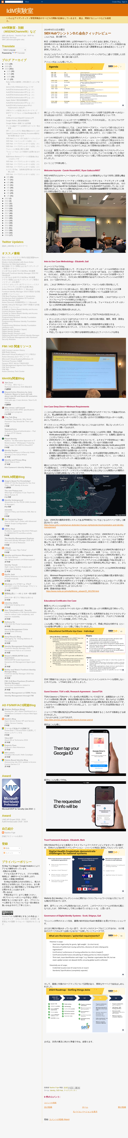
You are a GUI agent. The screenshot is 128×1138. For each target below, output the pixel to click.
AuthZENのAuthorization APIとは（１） (20, 103)
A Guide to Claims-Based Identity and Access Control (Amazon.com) (20, 314)
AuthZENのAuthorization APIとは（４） (20, 92)
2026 (7, 64)
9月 (8, 79)
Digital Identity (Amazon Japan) (14, 329)
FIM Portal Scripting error (15, 605)
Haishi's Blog (10, 719)
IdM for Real (10, 529)
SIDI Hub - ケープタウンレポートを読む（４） (23, 161)
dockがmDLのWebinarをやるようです (20, 87)
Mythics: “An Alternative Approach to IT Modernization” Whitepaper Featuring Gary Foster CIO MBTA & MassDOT (20, 443)
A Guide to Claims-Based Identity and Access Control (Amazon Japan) (20, 310)
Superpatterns (11, 429)
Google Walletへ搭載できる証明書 (18, 123)
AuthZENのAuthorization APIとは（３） (20, 95)
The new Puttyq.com (13, 491)
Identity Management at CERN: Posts (20, 693)
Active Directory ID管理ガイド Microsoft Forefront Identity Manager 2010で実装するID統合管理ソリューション (21, 291)
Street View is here (12, 462)
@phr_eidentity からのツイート (15, 246)
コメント (9, 853)
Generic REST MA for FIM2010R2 (15, 363)
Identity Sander (11, 450)
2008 (7, 235)
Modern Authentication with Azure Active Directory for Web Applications (18, 263)
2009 (7, 233)
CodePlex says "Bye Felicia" (16, 550)
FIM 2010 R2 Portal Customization (18, 624)
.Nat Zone (9, 383)
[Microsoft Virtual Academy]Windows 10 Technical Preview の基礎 (17, 360)
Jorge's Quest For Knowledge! (18, 481)
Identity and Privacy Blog (15, 460)
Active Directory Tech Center (13, 371)
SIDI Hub (59, 1090)
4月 (8, 188)
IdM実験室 (19, 11)
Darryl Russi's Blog (13, 637)
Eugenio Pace (10, 745)
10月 (9, 77)
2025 (7, 66)
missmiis (8, 510)
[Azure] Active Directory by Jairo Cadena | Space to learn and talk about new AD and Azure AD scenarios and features (21, 395)
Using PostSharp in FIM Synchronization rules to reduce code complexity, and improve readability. (20, 614)
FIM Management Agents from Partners (17, 365)
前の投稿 (122, 1107)
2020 (7, 206)
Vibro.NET (9, 738)
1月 (8, 196)
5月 (8, 185)
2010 (7, 230)
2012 (7, 225)
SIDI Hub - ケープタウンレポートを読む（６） (23, 144)
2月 (8, 193)
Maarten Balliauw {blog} (15, 709)
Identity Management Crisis (16, 629)
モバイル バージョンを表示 (85, 1112)
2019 (7, 208)
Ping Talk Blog (11, 417)
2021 (7, 203)
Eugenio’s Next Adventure (15, 747)
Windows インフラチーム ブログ (18, 584)
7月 (8, 180)
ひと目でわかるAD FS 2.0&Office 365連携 (18, 271)
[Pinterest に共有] (79, 1088)
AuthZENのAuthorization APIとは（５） (20, 90)
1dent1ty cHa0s (11, 603)
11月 (9, 74)
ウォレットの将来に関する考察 (17, 149)
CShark (8, 548)
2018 (7, 211)
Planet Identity (11, 439)
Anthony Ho (10, 622)
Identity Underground (14, 500)
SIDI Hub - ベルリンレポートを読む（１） (21, 141)
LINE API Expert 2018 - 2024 (14, 819)
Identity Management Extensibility (19, 646)
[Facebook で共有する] (76, 1088)
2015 (7, 218)
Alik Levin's (9, 753)
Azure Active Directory (13, 631)
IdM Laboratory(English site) (13, 40)
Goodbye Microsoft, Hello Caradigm (19, 755)
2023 (7, 198)
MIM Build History (9, 352)
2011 (7, 228)
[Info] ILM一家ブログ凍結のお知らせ (19, 598)
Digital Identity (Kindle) (11, 331)
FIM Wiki (5, 369)
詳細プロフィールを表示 (12, 836)
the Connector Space (14, 519)
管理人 (16, 895)
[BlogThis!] (71, 1088)
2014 (7, 221)
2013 (7, 223)
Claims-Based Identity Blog (16, 760)
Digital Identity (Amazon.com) (13, 333)
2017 (7, 213)
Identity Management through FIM (19, 696)
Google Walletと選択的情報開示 (17, 121)
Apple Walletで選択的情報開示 (17, 100)
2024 (7, 69)
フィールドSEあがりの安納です (17, 728)
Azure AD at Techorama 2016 (16, 740)
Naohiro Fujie (55, 1087)
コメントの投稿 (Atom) (59, 1119)
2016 (7, 216)
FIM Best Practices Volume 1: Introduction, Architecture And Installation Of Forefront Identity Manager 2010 (19, 298)
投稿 (7, 848)
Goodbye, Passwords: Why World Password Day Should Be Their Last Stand (19, 421)
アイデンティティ (70, 1090)
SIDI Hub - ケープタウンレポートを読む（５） (23, 146)
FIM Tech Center (8, 367)
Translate (21, 53)
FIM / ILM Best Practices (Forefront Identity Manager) (19, 682)
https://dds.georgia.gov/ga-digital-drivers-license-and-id (68, 720)
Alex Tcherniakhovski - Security (18, 610)
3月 (8, 190)
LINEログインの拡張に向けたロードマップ (21, 110)
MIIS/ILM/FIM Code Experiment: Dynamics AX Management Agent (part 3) (20, 662)
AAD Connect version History (13, 350)
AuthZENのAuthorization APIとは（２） (20, 98)
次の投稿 (48, 1107)
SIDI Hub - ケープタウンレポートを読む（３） (23, 164)
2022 (7, 201)
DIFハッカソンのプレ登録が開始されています (23, 131)
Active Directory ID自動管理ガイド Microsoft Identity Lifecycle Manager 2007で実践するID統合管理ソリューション (21, 304)
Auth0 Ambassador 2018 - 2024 (15, 822)
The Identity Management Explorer (19, 538)
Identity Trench (11, 565)
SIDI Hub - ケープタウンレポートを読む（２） (23, 167)
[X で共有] (74, 1088)
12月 (9, 71)
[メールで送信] (69, 1088)
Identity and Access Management (19, 555)
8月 (8, 177)
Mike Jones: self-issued (15, 408)
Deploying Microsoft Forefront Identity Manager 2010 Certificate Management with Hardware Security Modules (20, 337)
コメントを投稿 (50, 1103)
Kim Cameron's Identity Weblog (18, 467)
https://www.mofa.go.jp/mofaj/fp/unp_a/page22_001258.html (72, 591)
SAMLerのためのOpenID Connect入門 (20, 118)
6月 (8, 182)
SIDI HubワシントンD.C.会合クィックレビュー (23, 138)
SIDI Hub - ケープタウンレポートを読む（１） (23, 174)
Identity (52, 1090)
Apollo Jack (10, 574)
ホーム (85, 1107)
